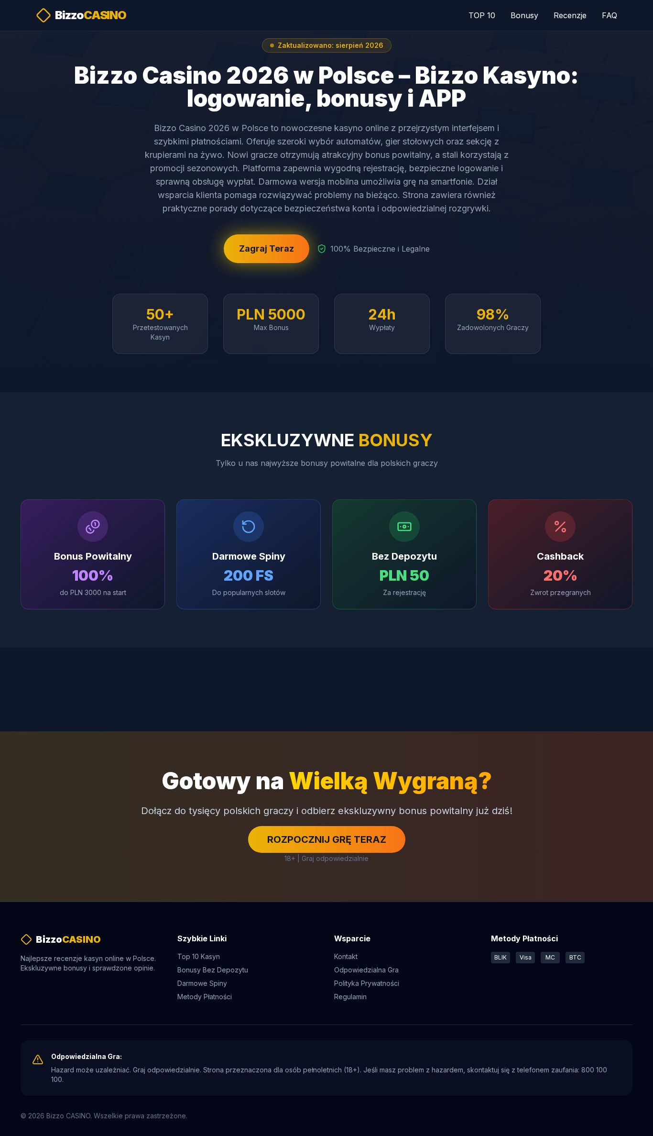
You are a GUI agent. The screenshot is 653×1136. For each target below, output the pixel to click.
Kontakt (346, 956)
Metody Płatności (204, 997)
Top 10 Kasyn (198, 956)
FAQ (609, 15)
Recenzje (570, 15)
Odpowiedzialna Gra (366, 970)
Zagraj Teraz (266, 248)
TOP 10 (481, 15)
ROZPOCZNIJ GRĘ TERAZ (326, 839)
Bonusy (524, 15)
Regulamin (350, 997)
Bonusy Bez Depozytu (212, 970)
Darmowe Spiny (202, 983)
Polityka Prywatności (366, 983)
